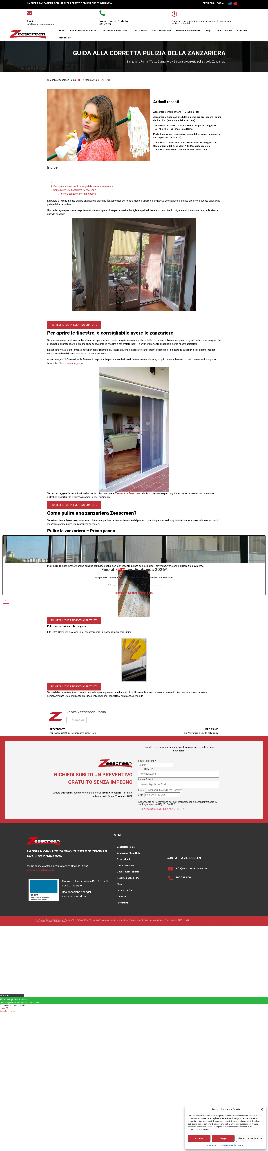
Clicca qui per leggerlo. (70, 345)
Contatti (242, 30)
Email (30, 21)
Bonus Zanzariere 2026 (83, 30)
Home (61, 30)
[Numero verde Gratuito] (102, 13)
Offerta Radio (139, 30)
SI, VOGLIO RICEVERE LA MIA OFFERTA (162, 791)
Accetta (199, 1138)
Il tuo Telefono (147, 743)
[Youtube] (235, 3)
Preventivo (64, 37)
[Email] (29, 13)
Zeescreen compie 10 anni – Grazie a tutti (176, 111)
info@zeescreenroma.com (192, 850)
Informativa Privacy (203, 901)
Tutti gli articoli (77, 702)
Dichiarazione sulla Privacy (231, 1145)
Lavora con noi (223, 903)
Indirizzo (142, 772)
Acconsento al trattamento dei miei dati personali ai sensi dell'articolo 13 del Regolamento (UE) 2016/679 (178, 785)
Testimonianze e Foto (188, 30)
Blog (207, 30)
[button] (261, 1109)
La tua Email (145, 762)
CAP (141, 777)
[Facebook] (230, 3)
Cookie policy (203, 905)
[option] (181, 751)
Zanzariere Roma (137, 61)
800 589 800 (183, 859)
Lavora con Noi (223, 30)
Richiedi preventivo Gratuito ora (134, 575)
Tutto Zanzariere (160, 61)
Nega (223, 1138)
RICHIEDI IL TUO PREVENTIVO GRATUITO (74, 307)
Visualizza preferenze (250, 1138)
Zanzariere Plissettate (114, 30)
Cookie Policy (212, 1145)
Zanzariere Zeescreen (128, 475)
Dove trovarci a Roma (128, 854)
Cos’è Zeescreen (161, 30)
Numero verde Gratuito (113, 21)
